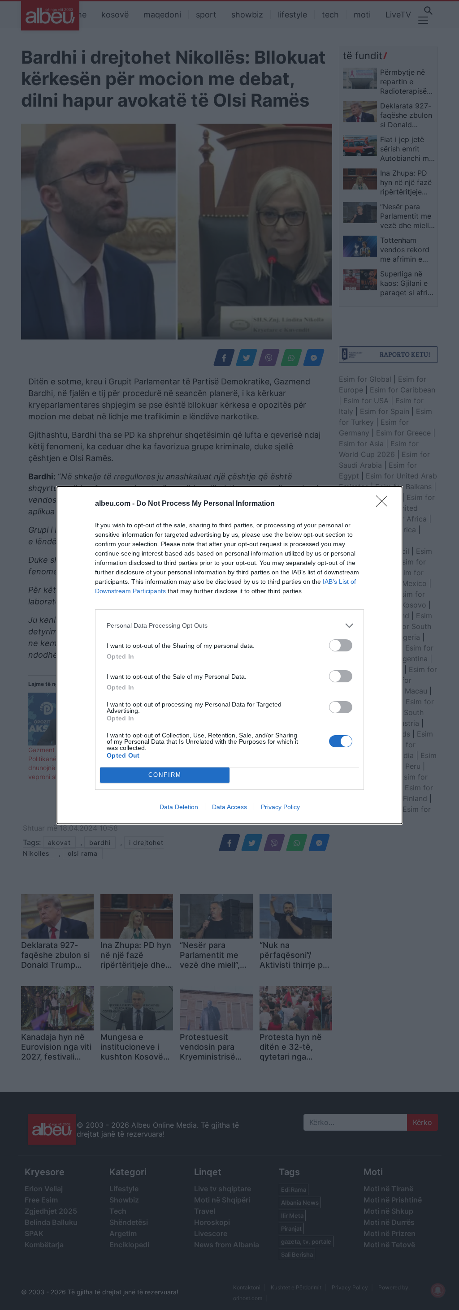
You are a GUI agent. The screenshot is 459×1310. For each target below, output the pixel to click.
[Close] (384, 504)
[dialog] (229, 655)
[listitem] (229, 625)
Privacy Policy (280, 806)
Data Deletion (179, 806)
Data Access (229, 806)
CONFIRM (165, 774)
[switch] (340, 645)
